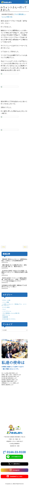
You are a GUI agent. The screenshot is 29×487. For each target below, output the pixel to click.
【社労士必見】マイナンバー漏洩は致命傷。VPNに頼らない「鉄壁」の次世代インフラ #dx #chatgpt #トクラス (14, 279)
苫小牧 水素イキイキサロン (9, 319)
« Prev (3, 246)
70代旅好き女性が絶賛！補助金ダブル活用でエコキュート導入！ (14, 286)
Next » (25, 246)
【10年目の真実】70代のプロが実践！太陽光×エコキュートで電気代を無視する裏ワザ (14, 272)
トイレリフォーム (6, 311)
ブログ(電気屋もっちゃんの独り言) (10, 313)
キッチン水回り (6, 307)
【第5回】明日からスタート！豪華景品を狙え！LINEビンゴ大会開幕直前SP (14, 259)
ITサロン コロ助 (6, 300)
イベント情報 (5, 302)
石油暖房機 (5, 317)
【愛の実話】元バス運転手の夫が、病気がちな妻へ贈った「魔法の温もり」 (14, 265)
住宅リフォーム (6, 315)
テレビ (4, 309)
